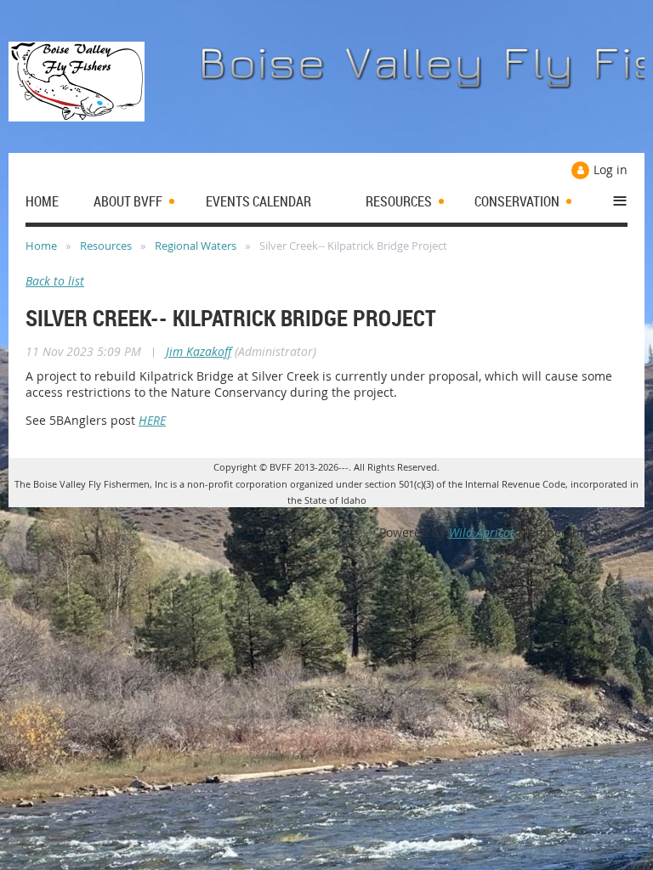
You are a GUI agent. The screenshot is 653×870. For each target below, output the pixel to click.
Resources (106, 245)
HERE (152, 420)
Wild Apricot (481, 532)
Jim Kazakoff (198, 351)
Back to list (55, 281)
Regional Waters (195, 245)
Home (41, 245)
